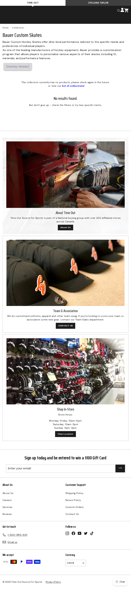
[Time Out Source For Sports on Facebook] (73, 533)
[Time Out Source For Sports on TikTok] (92, 533)
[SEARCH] (118, 10)
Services (7, 507)
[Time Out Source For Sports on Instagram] (67, 533)
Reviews (7, 514)
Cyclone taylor (98, 2)
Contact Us (72, 514)
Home (5, 27)
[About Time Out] (65, 174)
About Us (65, 227)
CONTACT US (65, 325)
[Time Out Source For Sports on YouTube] (79, 533)
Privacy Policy (53, 582)
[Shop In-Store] (65, 371)
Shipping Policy (74, 493)
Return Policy (73, 500)
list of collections (73, 85)
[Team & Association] (65, 273)
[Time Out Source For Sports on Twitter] (86, 533)
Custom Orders (75, 507)
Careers (7, 500)
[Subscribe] (120, 469)
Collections (18, 27)
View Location (65, 434)
